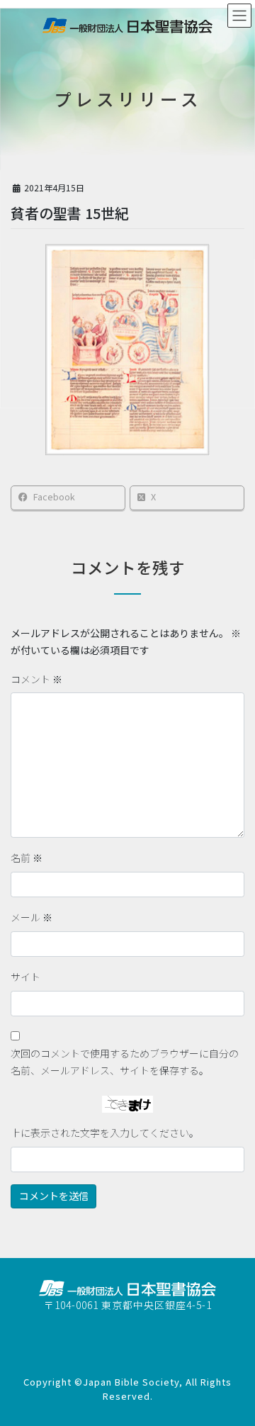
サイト (25, 977)
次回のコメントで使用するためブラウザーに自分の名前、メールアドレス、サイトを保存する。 (125, 1061)
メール (31, 917)
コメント (36, 679)
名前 (26, 857)
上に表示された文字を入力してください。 (105, 1132)
